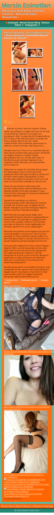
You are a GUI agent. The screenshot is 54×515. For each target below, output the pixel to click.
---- (10, 122)
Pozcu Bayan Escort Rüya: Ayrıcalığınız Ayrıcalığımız (24, 476)
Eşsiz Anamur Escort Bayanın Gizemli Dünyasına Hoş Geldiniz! (23, 495)
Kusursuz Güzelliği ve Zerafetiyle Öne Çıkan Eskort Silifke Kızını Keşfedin (26, 485)
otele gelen (12, 280)
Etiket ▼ (19, 25)
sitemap (49, 506)
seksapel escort (29, 280)
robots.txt (37, 506)
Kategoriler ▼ (32, 25)
